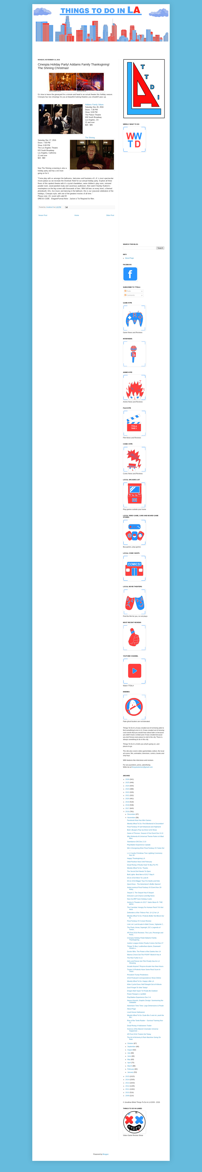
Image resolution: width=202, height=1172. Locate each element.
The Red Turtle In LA (134, 958)
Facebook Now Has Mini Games (139, 820)
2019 (127, 802)
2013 (127, 1083)
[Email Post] (66, 207)
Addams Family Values (94, 105)
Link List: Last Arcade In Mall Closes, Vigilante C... (145, 924)
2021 (127, 795)
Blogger (105, 1154)
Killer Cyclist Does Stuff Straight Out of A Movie (144, 984)
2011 (127, 1089)
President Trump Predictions (137, 975)
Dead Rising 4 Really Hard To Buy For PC (142, 865)
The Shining (90, 138)
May (129, 1059)
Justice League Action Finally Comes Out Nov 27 (145, 943)
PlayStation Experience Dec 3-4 (139, 997)
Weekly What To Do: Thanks (137, 868)
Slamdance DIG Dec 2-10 (136, 842)
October (130, 1043)
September (131, 1047)
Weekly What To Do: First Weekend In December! (145, 824)
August (130, 1050)
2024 (127, 786)
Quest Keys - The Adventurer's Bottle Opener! (144, 884)
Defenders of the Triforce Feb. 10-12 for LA (143, 913)
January (130, 1072)
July (129, 1053)
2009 (127, 1096)
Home (76, 215)
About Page (129, 258)
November (131, 818)
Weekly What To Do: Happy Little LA (140, 981)
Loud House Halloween (136, 1012)
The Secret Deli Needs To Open (139, 871)
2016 (127, 812)
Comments (130, 295)
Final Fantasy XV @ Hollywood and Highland (144, 827)
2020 (127, 799)
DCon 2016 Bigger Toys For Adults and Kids (143, 881)
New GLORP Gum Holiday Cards (139, 899)
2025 (127, 782)
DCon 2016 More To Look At (137, 878)
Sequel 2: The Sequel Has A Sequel (140, 893)
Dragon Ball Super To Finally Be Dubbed (142, 991)
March (129, 1066)
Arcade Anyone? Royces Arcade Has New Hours (145, 966)
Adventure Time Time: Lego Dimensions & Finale (145, 1006)
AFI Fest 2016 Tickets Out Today (139, 1034)
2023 (127, 789)
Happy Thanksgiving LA (136, 858)
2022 (127, 792)
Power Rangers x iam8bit (136, 994)
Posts (128, 291)
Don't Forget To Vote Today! (137, 988)
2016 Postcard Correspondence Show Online (144, 978)
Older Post (110, 215)
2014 (127, 1080)
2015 (127, 1076)
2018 (127, 805)
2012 (127, 1086)
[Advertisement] (88, 48)
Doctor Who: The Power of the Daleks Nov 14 (144, 952)
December (131, 814)
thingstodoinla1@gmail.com (142, 767)
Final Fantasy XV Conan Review (139, 921)
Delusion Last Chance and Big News (141, 896)
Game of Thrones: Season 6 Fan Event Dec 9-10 (145, 833)
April (129, 1063)
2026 (127, 779)
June (129, 1056)
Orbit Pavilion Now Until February (139, 862)
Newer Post (42, 215)
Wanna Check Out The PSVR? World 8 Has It (144, 955)
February (131, 1069)
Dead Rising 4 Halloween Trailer (139, 1026)
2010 (127, 1092)
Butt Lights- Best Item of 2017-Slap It (140, 874)
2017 (127, 808)
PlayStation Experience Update (138, 845)
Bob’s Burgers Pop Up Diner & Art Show (142, 830)
